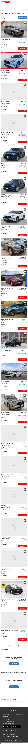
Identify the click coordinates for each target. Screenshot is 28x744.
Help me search (22, 17)
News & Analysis (6, 714)
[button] (23, 9)
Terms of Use (5, 734)
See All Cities (6, 719)
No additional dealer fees (21, 600)
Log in (23, 730)
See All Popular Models (8, 721)
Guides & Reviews (19, 714)
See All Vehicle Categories (9, 723)
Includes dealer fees (22, 40)
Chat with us (5, 716)
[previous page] (9, 645)
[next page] (19, 645)
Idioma (6, 730)
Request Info (22, 48)
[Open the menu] (26, 2)
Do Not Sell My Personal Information (10, 736)
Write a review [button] (14, 663)
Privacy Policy (12, 734)
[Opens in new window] (7, 726)
